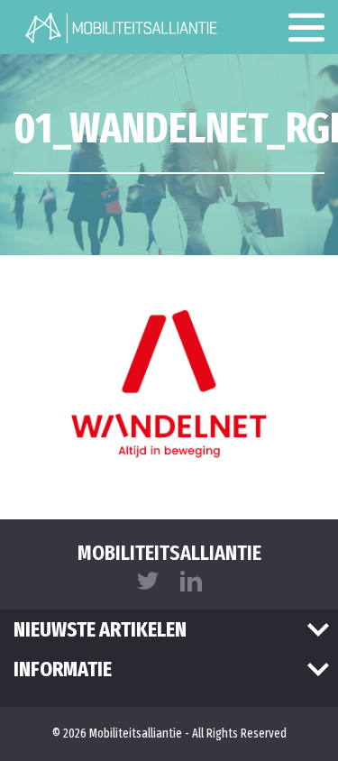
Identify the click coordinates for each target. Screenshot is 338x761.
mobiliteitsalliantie (169, 552)
